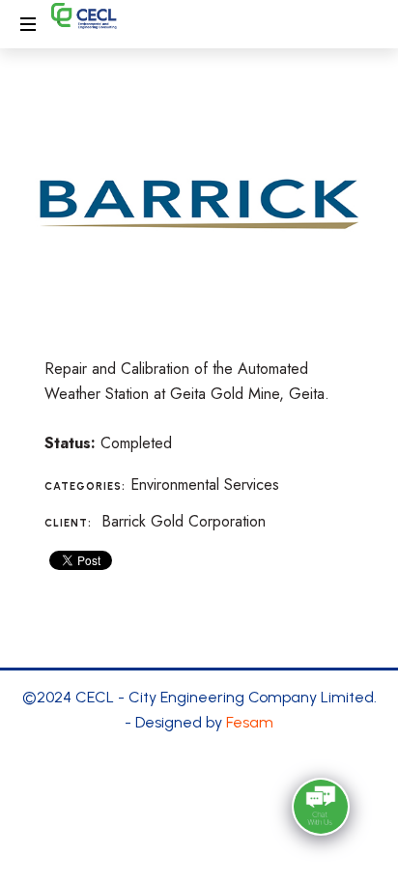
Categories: (85, 486)
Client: (68, 523)
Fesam (249, 722)
